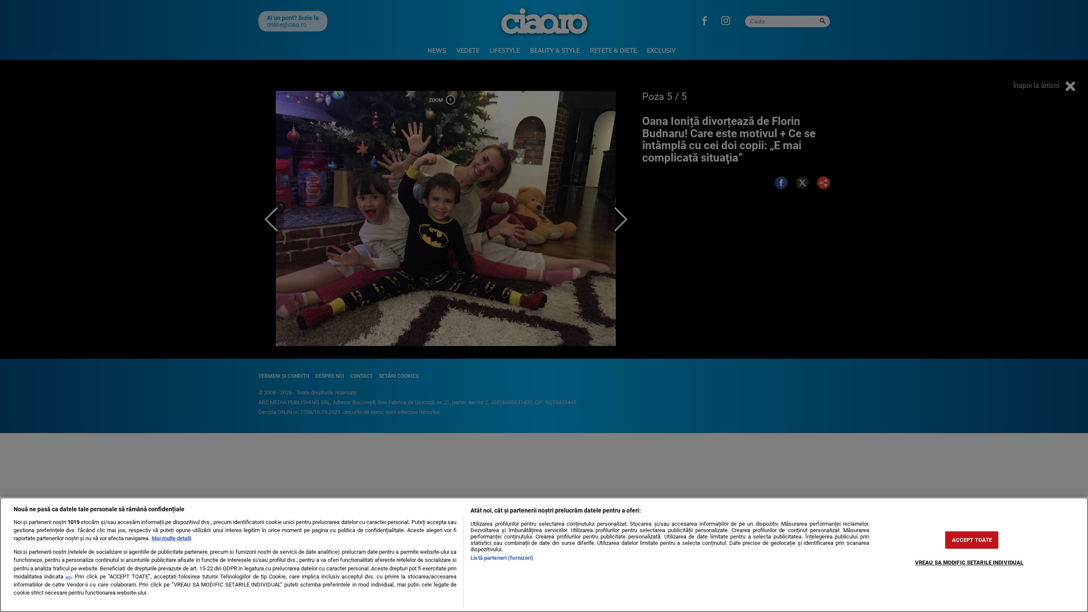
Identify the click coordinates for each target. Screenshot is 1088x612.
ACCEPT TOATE (972, 540)
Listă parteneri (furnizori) (501, 558)
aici (68, 577)
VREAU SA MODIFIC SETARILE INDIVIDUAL (969, 562)
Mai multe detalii (171, 538)
